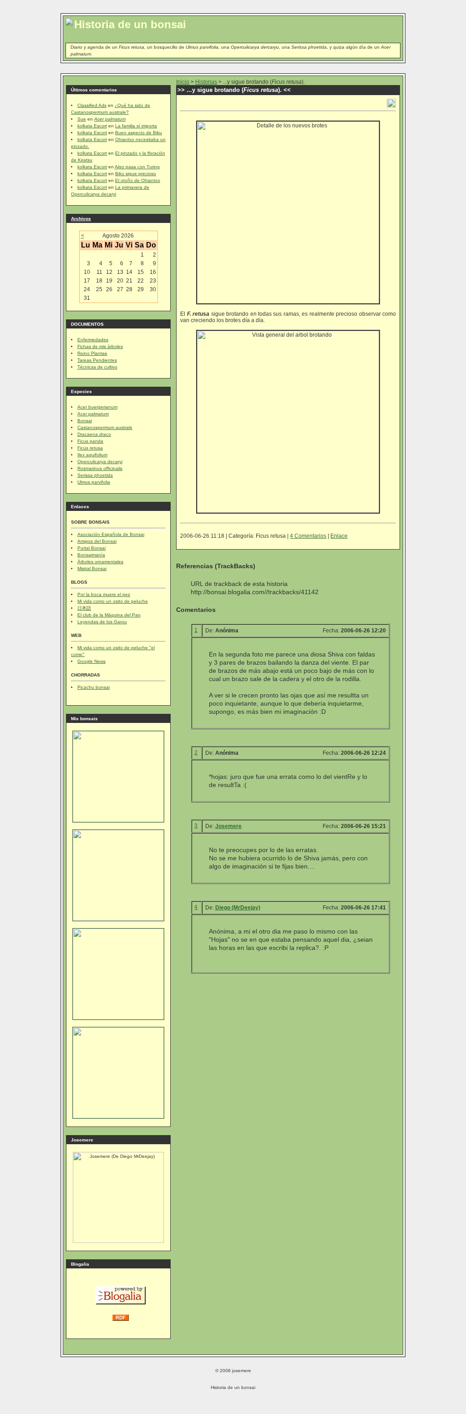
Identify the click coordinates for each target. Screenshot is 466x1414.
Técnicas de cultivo (97, 366)
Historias (206, 82)
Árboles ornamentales (100, 561)
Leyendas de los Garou (102, 621)
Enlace (339, 536)
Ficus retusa (90, 447)
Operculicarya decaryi (99, 461)
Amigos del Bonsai (96, 541)
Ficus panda (90, 441)
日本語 (84, 608)
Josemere (228, 826)
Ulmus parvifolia (93, 482)
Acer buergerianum (97, 406)
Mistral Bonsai (91, 568)
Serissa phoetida (95, 475)
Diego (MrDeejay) (237, 907)
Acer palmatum (93, 413)
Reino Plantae (92, 353)
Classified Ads (91, 105)
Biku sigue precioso (135, 173)
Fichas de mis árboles (100, 346)
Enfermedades (92, 339)
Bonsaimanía (91, 554)
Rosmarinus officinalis (99, 468)
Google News (91, 661)
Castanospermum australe (104, 427)
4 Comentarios (308, 536)
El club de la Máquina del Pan (109, 614)
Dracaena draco (94, 434)
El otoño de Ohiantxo (137, 180)
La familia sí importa (136, 125)
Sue (81, 118)
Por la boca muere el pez (103, 594)
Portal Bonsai (91, 547)
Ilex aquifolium (92, 454)
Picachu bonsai (93, 687)
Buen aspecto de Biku (138, 132)
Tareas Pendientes (97, 360)
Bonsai (84, 420)
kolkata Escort (92, 125)
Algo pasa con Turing (137, 166)
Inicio (182, 82)
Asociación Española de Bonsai (110, 534)
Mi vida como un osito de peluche (112, 601)
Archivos (81, 218)
